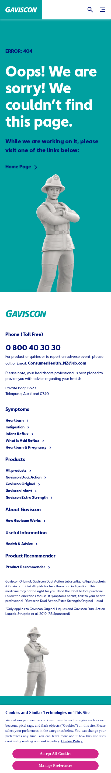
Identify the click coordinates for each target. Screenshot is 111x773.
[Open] (90, 9)
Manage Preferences (55, 766)
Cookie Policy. (72, 741)
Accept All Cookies (55, 754)
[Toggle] (102, 9)
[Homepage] (21, 10)
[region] (55, 739)
